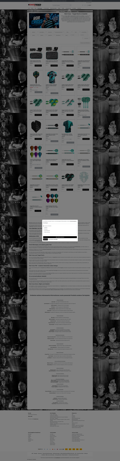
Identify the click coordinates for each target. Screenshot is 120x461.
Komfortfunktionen (47, 230)
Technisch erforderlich (47, 225)
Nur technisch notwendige (53, 239)
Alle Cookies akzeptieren (60, 237)
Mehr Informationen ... (73, 221)
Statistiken (45, 227)
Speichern (45, 239)
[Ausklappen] (76, 225)
